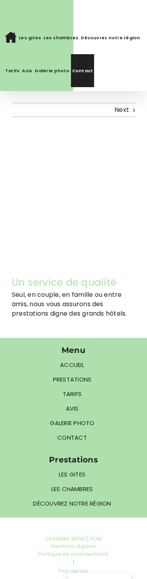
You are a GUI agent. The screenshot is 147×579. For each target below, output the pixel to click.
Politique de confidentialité (73, 554)
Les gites (72, 474)
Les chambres (72, 489)
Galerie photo (72, 423)
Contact (72, 437)
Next (121, 109)
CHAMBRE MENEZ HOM (73, 538)
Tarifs (72, 394)
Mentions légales (73, 546)
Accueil (72, 365)
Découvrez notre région (72, 503)
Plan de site (73, 571)
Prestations (72, 379)
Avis (72, 408)
